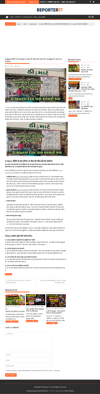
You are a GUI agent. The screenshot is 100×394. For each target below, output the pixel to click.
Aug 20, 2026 (10, 306)
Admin (18, 66)
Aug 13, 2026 (86, 102)
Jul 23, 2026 (51, 308)
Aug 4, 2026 (30, 306)
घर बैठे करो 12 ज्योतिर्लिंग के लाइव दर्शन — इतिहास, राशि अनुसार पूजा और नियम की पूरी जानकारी (51, 2)
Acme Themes (69, 391)
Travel (35, 321)
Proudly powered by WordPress (37, 391)
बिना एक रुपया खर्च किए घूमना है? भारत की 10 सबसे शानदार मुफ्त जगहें (53, 282)
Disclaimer (41, 17)
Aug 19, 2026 (86, 82)
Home (12, 17)
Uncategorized (73, 115)
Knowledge (9, 274)
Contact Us (18, 17)
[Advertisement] (50, 40)
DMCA (35, 17)
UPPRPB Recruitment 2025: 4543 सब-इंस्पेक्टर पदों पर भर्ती (18, 282)
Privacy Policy (27, 17)
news (55, 323)
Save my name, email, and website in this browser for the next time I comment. (33, 370)
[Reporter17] (7, 16)
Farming (8, 321)
